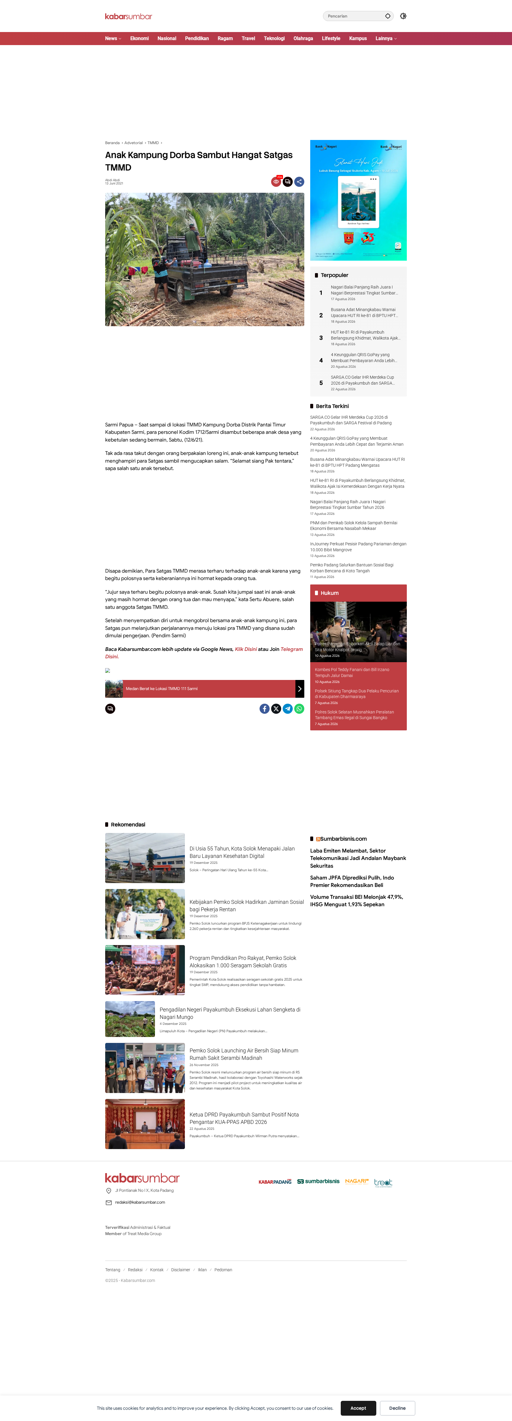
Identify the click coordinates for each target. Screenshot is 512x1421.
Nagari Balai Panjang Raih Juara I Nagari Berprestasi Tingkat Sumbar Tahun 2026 (363, 290)
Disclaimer (180, 1269)
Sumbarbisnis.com (343, 838)
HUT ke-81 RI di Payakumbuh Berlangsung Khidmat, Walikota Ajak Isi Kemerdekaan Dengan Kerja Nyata (365, 335)
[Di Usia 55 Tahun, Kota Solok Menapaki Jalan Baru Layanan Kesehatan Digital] (145, 858)
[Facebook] (265, 709)
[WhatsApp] (299, 709)
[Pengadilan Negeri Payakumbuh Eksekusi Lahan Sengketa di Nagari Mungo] (130, 1019)
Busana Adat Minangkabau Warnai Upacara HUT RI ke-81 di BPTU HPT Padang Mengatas (363, 312)
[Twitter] (276, 709)
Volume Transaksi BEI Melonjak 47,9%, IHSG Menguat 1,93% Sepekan (356, 901)
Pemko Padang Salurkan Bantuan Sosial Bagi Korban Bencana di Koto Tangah (351, 568)
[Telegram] (288, 709)
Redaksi (135, 1269)
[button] (388, 16)
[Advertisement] (256, 92)
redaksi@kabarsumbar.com (140, 1202)
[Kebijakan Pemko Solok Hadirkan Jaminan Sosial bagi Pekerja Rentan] (145, 914)
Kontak (157, 1269)
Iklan (202, 1269)
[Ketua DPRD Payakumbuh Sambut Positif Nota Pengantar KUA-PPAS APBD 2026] (145, 1124)
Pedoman (223, 1269)
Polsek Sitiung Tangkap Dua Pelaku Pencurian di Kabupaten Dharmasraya (357, 694)
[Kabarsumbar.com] (128, 15)
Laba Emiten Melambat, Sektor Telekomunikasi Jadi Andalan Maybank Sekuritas (358, 858)
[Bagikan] (299, 182)
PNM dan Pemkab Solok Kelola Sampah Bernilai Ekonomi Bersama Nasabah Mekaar (353, 525)
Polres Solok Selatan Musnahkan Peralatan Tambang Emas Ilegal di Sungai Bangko (354, 715)
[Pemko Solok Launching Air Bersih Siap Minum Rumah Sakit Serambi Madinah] (145, 1068)
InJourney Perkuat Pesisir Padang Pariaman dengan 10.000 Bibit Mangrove (358, 546)
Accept (358, 1408)
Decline (397, 1408)
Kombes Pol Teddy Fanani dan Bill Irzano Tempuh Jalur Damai (352, 672)
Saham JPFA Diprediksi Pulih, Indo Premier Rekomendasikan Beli (352, 881)
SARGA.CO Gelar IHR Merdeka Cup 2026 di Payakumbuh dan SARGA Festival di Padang (362, 380)
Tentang (112, 1269)
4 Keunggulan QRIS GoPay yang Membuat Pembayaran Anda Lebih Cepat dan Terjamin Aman (363, 358)
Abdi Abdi (112, 180)
